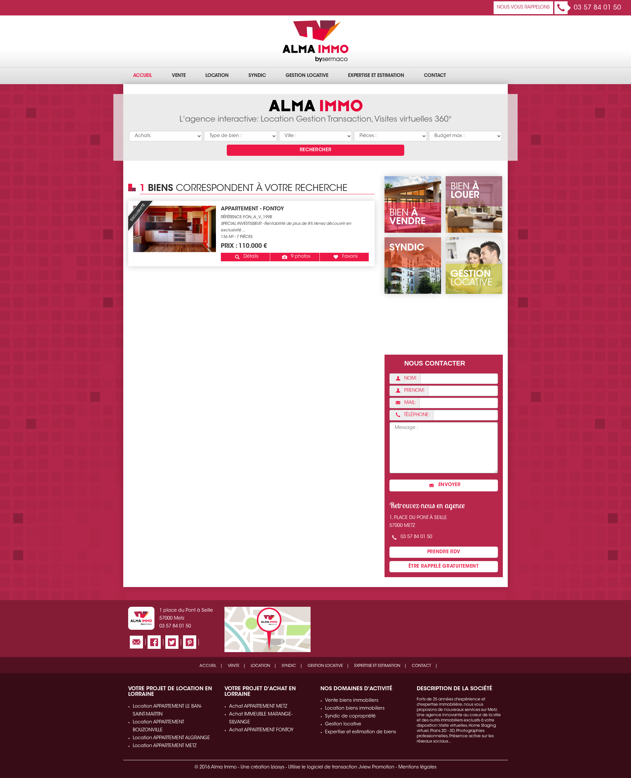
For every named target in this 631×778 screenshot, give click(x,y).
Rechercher (316, 150)
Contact (435, 76)
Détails (250, 256)
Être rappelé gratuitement (444, 566)
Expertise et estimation (376, 76)
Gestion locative (307, 76)
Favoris (349, 256)
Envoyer (449, 485)
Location (217, 76)
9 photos (300, 256)
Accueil (142, 76)
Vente (179, 76)
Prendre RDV (443, 552)
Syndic (257, 76)
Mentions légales (417, 767)
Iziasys (277, 767)
